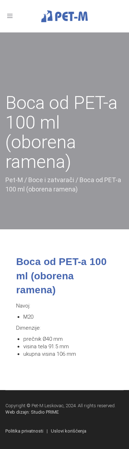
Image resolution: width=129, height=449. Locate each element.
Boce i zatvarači (51, 180)
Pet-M (14, 180)
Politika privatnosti (24, 431)
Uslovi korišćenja (68, 431)
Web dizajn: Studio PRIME (32, 412)
